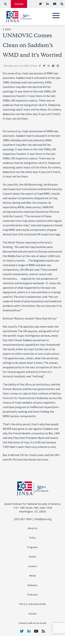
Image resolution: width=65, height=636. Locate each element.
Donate (19, 4)
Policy (32, 537)
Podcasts (32, 594)
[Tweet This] (44, 65)
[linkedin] (47, 4)
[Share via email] (53, 65)
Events (32, 556)
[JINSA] (18, 16)
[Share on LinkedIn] (49, 65)
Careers (32, 566)
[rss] (61, 4)
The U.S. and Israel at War (32, 604)
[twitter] (40, 4)
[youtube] (54, 4)
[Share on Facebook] (40, 65)
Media (32, 575)
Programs (32, 547)
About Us (32, 528)
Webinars (32, 585)
